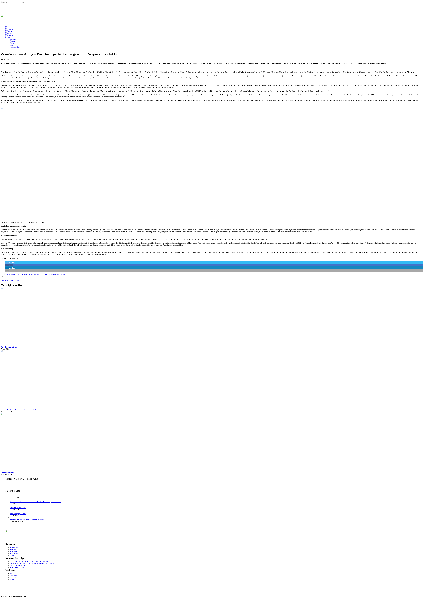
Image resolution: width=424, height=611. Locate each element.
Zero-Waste (64, 274)
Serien (12, 43)
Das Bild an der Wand (18, 508)
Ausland (13, 39)
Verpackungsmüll (54, 274)
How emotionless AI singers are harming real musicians (30, 496)
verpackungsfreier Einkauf (39, 274)
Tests (11, 45)
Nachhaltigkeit (15, 47)
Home (7, 27)
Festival (12, 41)
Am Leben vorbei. (8, 472)
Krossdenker (9, 35)
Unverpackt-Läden (23, 274)
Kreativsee (9, 33)
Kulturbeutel (9, 29)
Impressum (13, 573)
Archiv (12, 579)
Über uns (13, 577)
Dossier (8, 37)
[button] (10, 263)
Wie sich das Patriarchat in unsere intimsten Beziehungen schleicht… (35, 502)
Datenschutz (14, 575)
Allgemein (4, 280)
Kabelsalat (9, 31)
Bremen (3, 274)
